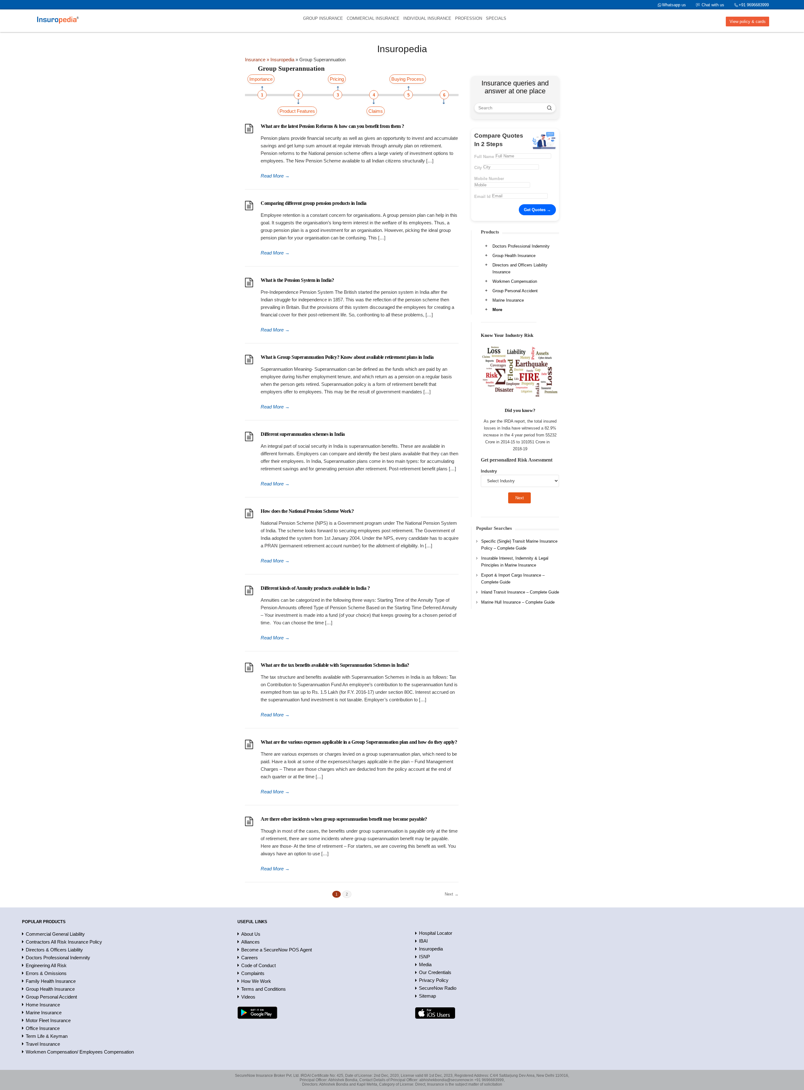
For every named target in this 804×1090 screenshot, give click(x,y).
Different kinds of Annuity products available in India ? (315, 588)
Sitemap (427, 996)
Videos (248, 997)
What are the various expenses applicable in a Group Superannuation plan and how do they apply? (359, 742)
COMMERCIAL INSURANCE (373, 18)
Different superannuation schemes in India (303, 434)
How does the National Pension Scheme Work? (307, 511)
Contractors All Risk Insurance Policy (64, 942)
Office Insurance (43, 1028)
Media (425, 964)
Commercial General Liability (55, 934)
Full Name (484, 156)
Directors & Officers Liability (54, 949)
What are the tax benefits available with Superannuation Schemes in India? (335, 665)
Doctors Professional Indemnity (521, 246)
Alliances (250, 942)
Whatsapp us (674, 5)
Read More (275, 175)
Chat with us (713, 5)
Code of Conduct (258, 965)
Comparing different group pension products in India (314, 203)
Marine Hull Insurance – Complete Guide (518, 602)
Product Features (297, 111)
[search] (549, 108)
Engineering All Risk (46, 965)
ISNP (424, 956)
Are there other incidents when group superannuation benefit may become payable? (344, 819)
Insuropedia (431, 948)
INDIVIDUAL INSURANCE (427, 18)
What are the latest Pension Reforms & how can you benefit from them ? (332, 126)
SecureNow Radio (437, 988)
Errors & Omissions (46, 973)
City (478, 167)
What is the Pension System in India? (297, 280)
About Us (250, 934)
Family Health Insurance (51, 981)
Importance (261, 79)
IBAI (423, 941)
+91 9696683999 (754, 5)
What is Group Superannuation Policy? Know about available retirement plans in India (347, 357)
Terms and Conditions (263, 989)
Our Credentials (435, 972)
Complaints (252, 973)
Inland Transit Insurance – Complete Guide (520, 592)
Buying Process (407, 79)
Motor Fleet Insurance (48, 1020)
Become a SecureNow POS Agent (276, 949)
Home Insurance (43, 1004)
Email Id (482, 196)
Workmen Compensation (514, 281)
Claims (375, 111)
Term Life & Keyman (47, 1036)
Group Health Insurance (513, 255)
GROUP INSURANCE (323, 18)
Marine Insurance (508, 300)
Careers (249, 957)
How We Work (256, 981)
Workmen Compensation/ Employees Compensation (80, 1051)
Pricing (337, 79)
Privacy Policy (433, 980)
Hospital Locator (435, 933)
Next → (452, 894)
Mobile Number (489, 178)
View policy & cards (748, 21)
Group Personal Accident (515, 290)
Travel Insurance (43, 1044)
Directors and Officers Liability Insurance (519, 268)
